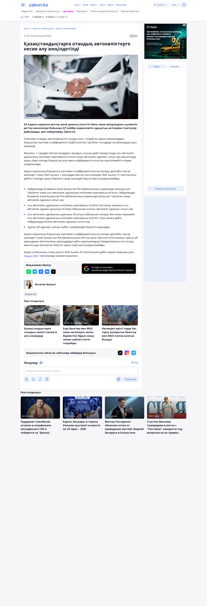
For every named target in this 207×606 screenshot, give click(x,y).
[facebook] (41, 271)
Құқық (110, 4)
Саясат (77, 4)
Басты (27, 28)
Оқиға (102, 4)
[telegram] (34, 271)
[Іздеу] (184, 4)
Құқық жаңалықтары (66, 28)
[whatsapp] (28, 271)
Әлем (85, 4)
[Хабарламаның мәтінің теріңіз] (81, 371)
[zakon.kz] (38, 4)
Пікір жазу (130, 379)
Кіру (136, 362)
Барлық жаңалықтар (43, 28)
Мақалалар (121, 4)
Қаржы (93, 4)
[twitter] (53, 271)
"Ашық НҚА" (31, 255)
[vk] (47, 271)
